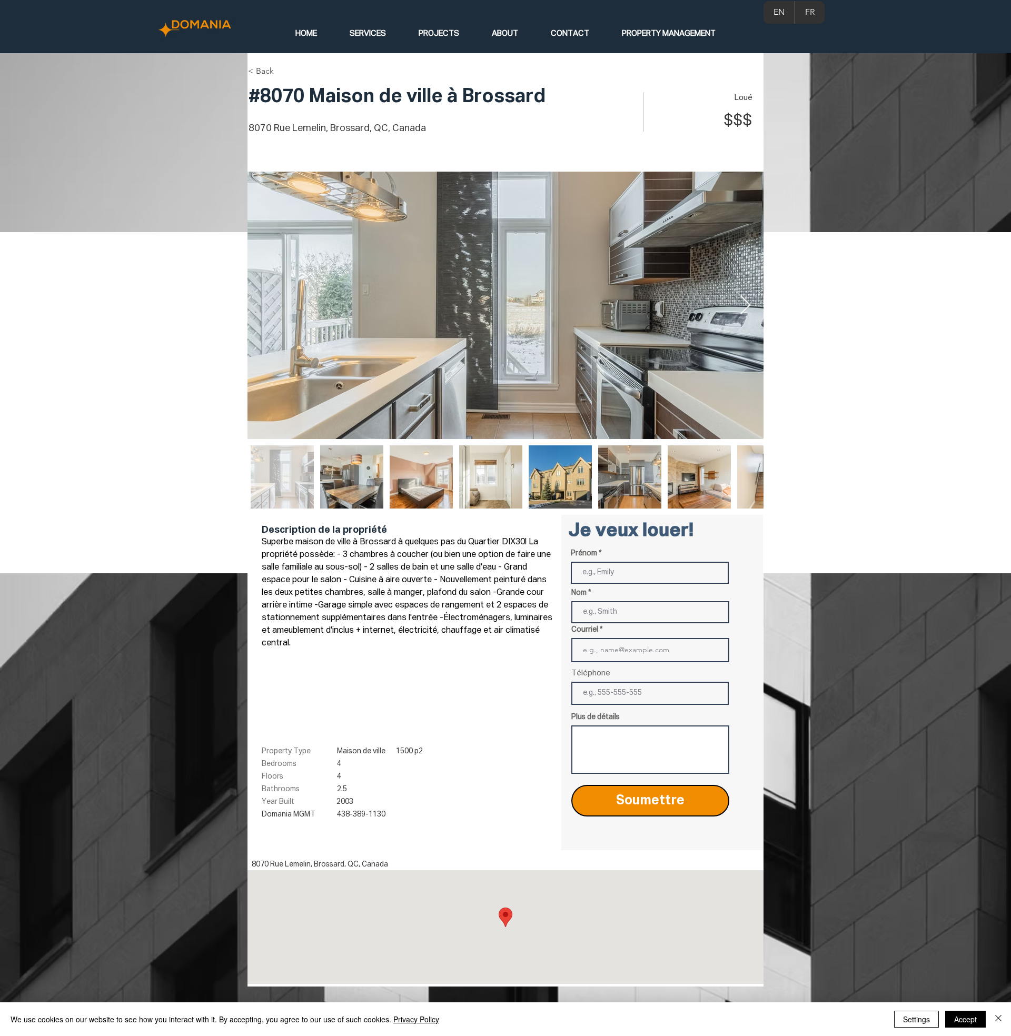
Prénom (584, 553)
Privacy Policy (416, 1019)
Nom (579, 592)
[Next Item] (745, 305)
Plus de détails (595, 717)
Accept (965, 1019)
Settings (916, 1019)
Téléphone (590, 673)
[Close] (998, 1019)
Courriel (584, 629)
